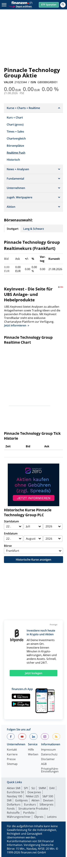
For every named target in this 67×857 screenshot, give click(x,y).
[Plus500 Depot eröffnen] (20, 6)
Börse (8, 546)
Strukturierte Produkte (33, 808)
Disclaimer (48, 759)
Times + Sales (15, 131)
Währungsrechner (19, 817)
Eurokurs (30, 804)
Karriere (12, 754)
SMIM (42, 788)
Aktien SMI (13, 788)
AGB (44, 764)
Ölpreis (38, 817)
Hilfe (31, 749)
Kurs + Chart (15, 117)
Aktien (35, 800)
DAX (52, 788)
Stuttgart (12, 229)
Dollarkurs (13, 804)
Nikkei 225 (32, 796)
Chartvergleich (16, 138)
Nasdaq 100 (14, 796)
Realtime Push (16, 153)
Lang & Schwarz (33, 229)
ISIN (33, 82)
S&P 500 (47, 796)
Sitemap (12, 764)
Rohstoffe (13, 813)
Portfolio (29, 813)
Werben (33, 754)
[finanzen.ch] (22, 2)
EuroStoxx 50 (15, 792)
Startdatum (11, 521)
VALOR (8, 82)
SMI (9, 800)
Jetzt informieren (15, 325)
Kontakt (12, 749)
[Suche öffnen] (63, 5)
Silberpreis (46, 804)
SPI (26, 788)
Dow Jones (34, 792)
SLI (33, 788)
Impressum (48, 749)
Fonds (11, 808)
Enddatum (11, 533)
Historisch (13, 160)
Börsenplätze (15, 146)
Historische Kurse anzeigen (33, 559)
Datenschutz (49, 754)
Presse (11, 759)
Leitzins (52, 817)
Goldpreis (21, 800)
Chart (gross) (15, 124)
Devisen (48, 800)
